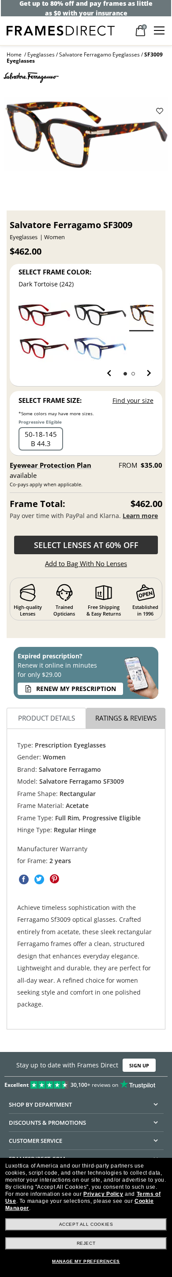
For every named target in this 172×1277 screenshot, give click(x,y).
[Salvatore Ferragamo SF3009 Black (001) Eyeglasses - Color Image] (100, 314)
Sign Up (139, 1065)
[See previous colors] (111, 373)
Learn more (140, 515)
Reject (86, 1243)
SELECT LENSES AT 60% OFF (86, 545)
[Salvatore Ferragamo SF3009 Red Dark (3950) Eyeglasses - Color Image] (44, 348)
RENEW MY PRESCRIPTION (76, 688)
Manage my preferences (86, 1261)
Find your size (132, 400)
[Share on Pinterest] (55, 879)
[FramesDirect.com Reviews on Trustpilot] (86, 1083)
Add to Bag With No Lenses (86, 563)
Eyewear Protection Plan (50, 465)
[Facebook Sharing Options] (24, 879)
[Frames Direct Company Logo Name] (61, 30)
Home (14, 54)
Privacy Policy (103, 1194)
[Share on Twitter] (39, 879)
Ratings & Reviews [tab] (126, 718)
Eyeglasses (41, 54)
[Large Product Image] (86, 137)
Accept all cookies (86, 1224)
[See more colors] (145, 373)
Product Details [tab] (46, 718)
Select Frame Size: (50, 400)
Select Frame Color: (55, 271)
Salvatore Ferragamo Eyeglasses (99, 54)
